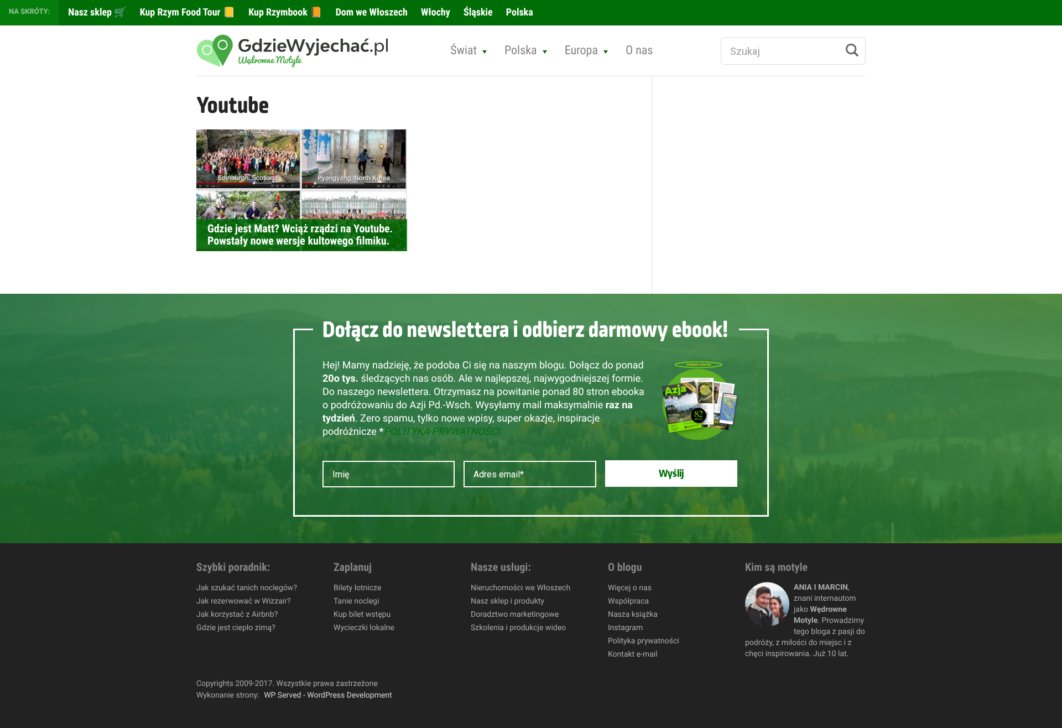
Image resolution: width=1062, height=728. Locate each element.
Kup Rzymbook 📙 (284, 12)
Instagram (625, 627)
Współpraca (628, 601)
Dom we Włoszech (371, 12)
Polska (518, 12)
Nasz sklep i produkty (507, 601)
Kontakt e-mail (633, 654)
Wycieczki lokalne (364, 627)
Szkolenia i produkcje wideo (518, 627)
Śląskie (477, 12)
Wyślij (671, 473)
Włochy (434, 12)
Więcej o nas (630, 588)
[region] (144, 648)
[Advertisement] (753, 263)
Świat (463, 51)
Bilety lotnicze (357, 588)
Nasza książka (633, 614)
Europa (581, 51)
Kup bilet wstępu (362, 614)
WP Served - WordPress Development (328, 695)
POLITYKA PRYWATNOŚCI (441, 432)
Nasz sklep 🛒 (96, 12)
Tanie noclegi (356, 601)
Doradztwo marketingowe (515, 614)
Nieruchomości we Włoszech (520, 588)
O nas (639, 51)
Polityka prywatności (643, 641)
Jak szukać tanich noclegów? (246, 588)
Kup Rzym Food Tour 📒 (187, 12)
